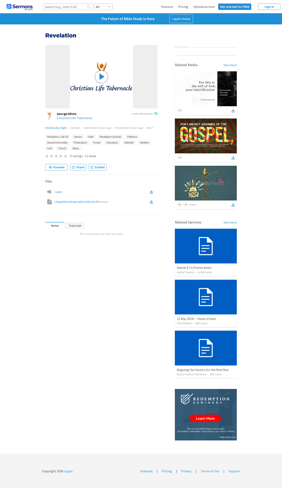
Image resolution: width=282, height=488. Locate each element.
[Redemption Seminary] (206, 414)
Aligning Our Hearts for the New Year (203, 370)
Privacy (186, 471)
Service (78, 137)
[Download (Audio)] (152, 192)
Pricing (183, 7)
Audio (58, 192)
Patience (132, 137)
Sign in (269, 7)
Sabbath (129, 142)
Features (167, 7)
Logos (68, 471)
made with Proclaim (142, 113)
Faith (91, 137)
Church (62, 148)
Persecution (80, 142)
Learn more (181, 18)
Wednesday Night (56, 128)
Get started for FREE (234, 7)
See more (230, 65)
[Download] (233, 110)
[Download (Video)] (152, 202)
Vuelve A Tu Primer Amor (194, 268)
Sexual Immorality (57, 142)
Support (234, 471)
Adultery (144, 142)
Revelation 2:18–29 (57, 137)
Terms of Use (210, 471)
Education (112, 142)
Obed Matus (184, 323)
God (49, 148)
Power (96, 142)
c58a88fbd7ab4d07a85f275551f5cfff (81, 202)
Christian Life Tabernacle (74, 118)
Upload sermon (204, 7)
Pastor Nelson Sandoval (191, 374)
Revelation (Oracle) (110, 137)
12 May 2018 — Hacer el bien (196, 319)
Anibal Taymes (185, 272)
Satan (75, 148)
